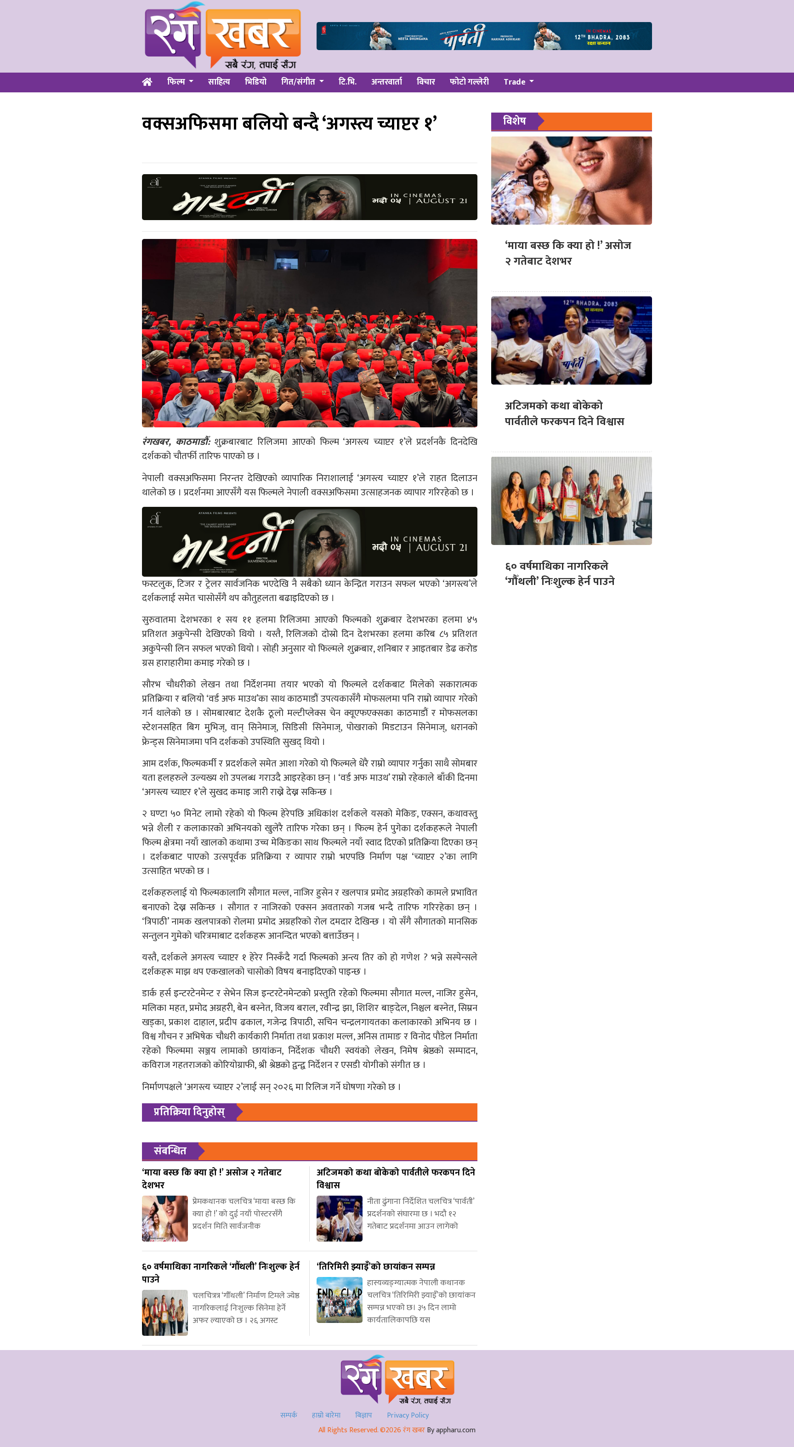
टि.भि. (348, 82)
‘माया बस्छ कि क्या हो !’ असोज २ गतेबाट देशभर (568, 254)
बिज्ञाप (363, 1415)
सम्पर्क (288, 1415)
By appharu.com (451, 1430)
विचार (426, 82)
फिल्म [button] (177, 82)
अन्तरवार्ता (386, 82)
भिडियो (256, 82)
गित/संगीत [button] (299, 82)
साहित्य (219, 82)
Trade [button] (515, 82)
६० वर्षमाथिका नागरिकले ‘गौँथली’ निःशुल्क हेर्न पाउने (560, 574)
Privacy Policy (408, 1415)
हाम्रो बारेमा (326, 1415)
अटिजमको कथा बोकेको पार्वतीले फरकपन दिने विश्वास (564, 414)
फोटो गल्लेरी (469, 82)
